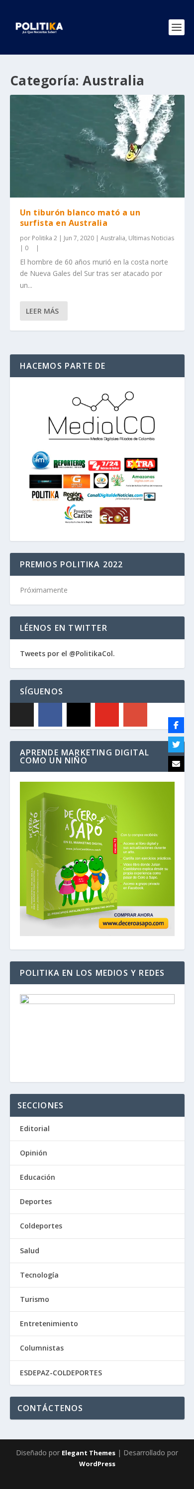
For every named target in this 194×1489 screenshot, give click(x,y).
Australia (112, 238)
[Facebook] (50, 715)
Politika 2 (44, 238)
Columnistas (42, 1348)
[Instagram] (79, 715)
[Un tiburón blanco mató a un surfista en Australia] (97, 146)
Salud (29, 1250)
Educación (37, 1177)
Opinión (33, 1152)
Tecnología (39, 1275)
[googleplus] (135, 715)
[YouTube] (107, 715)
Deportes (36, 1201)
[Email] (176, 764)
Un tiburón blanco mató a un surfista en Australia (80, 217)
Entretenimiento (49, 1323)
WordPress (97, 1463)
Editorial (35, 1128)
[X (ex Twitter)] (22, 715)
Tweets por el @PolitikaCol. (67, 653)
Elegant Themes (88, 1452)
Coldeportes (41, 1225)
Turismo (34, 1299)
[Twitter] (176, 744)
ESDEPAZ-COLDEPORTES (61, 1372)
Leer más (42, 311)
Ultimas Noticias (151, 238)
